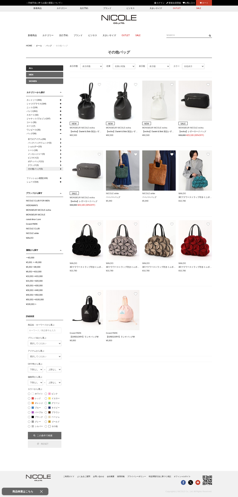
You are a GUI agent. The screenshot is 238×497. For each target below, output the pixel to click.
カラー (176, 66)
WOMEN (33, 81)
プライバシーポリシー (136, 476)
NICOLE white (32, 233)
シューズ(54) (32, 182)
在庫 (108, 66)
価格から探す (32, 250)
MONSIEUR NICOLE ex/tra (38, 210)
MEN (31, 75)
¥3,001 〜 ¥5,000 (33, 262)
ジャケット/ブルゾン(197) (38, 118)
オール (39, 45)
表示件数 (74, 66)
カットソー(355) (34, 100)
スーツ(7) (31, 126)
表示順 (142, 66)
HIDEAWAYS (32, 205)
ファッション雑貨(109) (37, 178)
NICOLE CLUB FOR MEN (38, 201)
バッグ (49, 45)
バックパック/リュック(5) (40, 143)
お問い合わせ (98, 476)
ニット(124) (32, 107)
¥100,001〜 (31, 304)
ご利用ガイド (68, 476)
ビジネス (130, 8)
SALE (198, 8)
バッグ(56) (31, 133)
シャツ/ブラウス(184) (36, 104)
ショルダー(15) (35, 146)
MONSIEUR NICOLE (35, 215)
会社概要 (110, 476)
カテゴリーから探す (36, 92)
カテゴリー (62, 8)
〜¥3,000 (30, 258)
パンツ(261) (32, 111)
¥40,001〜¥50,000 (34, 295)
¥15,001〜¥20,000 (34, 281)
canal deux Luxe (33, 219)
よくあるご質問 (83, 476)
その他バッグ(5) (35, 169)
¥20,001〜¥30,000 (34, 285)
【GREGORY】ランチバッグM (84, 337)
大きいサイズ (156, 8)
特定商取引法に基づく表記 (160, 476)
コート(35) (31, 122)
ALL (31, 68)
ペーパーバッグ (113, 197)
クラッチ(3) (33, 165)
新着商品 (37, 8)
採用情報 (121, 476)
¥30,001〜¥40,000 (34, 290)
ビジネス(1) (33, 158)
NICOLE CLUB (33, 228)
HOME (29, 45)
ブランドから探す (34, 193)
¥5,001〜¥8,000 (33, 267)
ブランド (107, 8)
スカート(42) (32, 115)
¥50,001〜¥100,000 (35, 299)
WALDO (29, 238)
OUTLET (177, 8)
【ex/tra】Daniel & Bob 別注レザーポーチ (88, 131)
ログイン (160, 3)
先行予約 (84, 8)
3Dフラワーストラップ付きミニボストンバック (200, 197)
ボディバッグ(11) (36, 161)
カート (205, 3)
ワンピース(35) (34, 130)
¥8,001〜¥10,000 (33, 271)
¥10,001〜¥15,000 (34, 276)
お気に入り (190, 3)
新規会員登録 (174, 3)
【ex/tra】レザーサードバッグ (192, 131)
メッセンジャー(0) (36, 154)
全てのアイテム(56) (37, 139)
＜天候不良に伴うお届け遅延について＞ (44, 3)
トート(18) (33, 150)
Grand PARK (32, 224)
